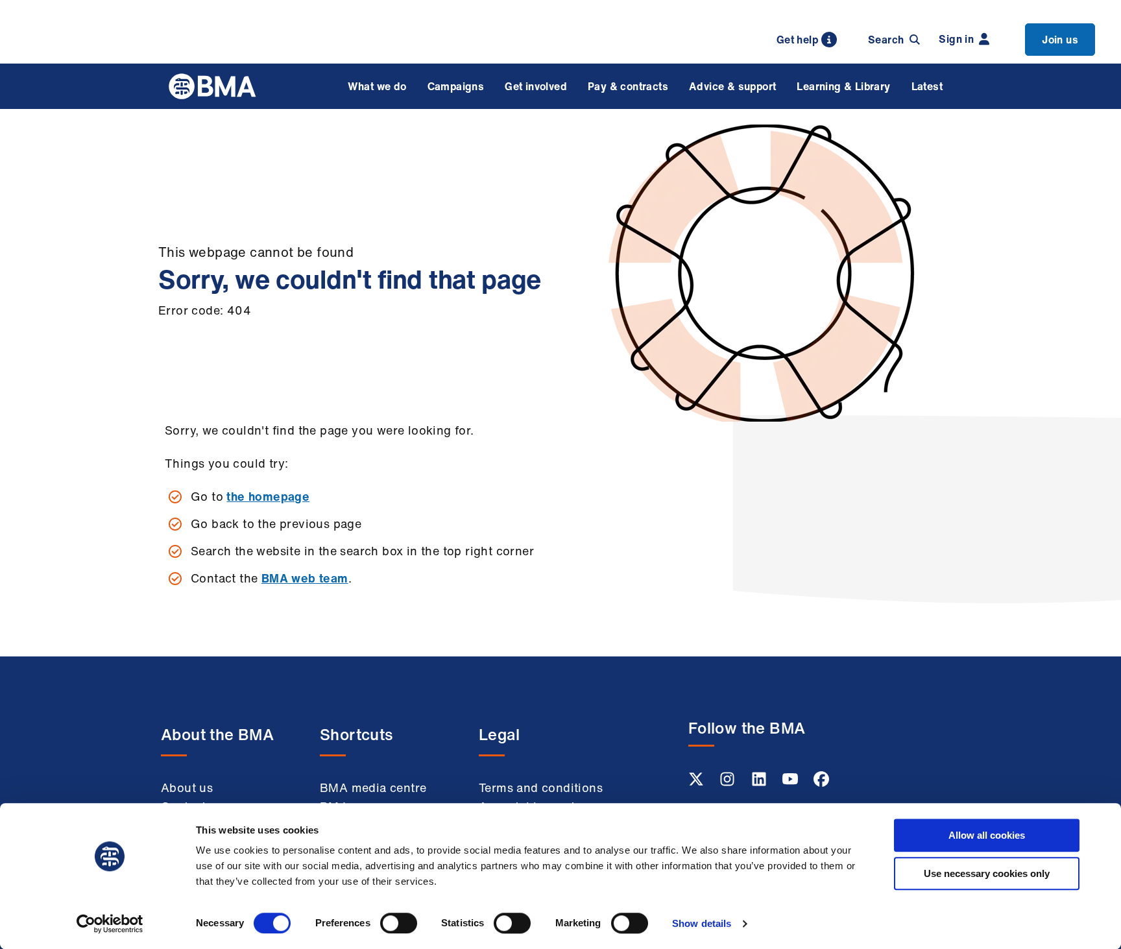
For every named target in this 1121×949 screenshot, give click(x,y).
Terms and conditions (541, 787)
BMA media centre (373, 787)
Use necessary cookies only (987, 873)
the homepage (267, 496)
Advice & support (732, 86)
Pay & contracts (628, 86)
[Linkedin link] (760, 783)
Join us (1060, 39)
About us (187, 787)
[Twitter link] (697, 783)
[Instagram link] (728, 783)
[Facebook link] (821, 783)
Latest (927, 86)
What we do (377, 86)
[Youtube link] (791, 783)
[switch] (398, 923)
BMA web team (304, 578)
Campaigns (456, 86)
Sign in (956, 39)
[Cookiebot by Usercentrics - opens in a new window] (110, 923)
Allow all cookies (986, 835)
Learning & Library (843, 86)
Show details (701, 923)
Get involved (536, 86)
